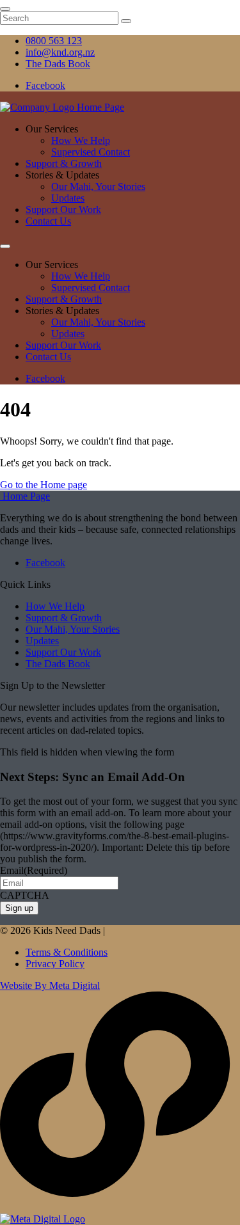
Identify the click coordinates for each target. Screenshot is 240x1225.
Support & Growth (64, 163)
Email (33, 870)
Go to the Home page (43, 484)
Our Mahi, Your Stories (98, 186)
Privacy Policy (55, 963)
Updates (67, 198)
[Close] (5, 9)
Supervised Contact (90, 151)
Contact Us (48, 221)
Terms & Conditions (67, 952)
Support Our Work (63, 209)
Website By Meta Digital (50, 985)
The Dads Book (58, 663)
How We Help (80, 140)
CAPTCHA (24, 895)
